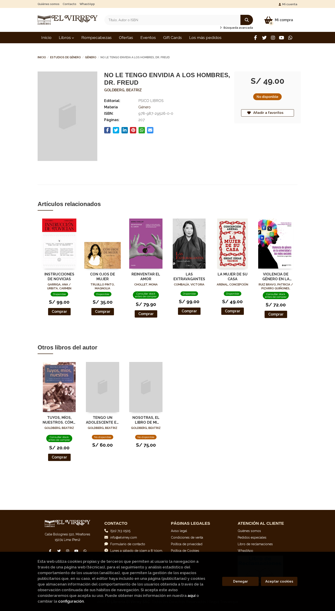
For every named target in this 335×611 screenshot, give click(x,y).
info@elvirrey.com (123, 537)
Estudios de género (65, 57)
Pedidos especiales (252, 537)
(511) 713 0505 (120, 531)
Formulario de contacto (127, 544)
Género (90, 57)
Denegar (240, 581)
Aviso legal (179, 531)
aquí (192, 595)
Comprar (59, 311)
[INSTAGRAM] (273, 37)
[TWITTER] (264, 37)
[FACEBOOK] (255, 37)
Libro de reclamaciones (255, 544)
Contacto (69, 4)
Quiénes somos (48, 4)
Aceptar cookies (279, 581)
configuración (71, 601)
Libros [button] (65, 37)
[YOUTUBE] (281, 37)
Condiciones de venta (187, 537)
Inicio (42, 57)
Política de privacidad (186, 544)
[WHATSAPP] (290, 37)
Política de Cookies (185, 550)
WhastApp (87, 4)
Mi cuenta (289, 4)
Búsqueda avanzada (238, 27)
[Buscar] (246, 20)
